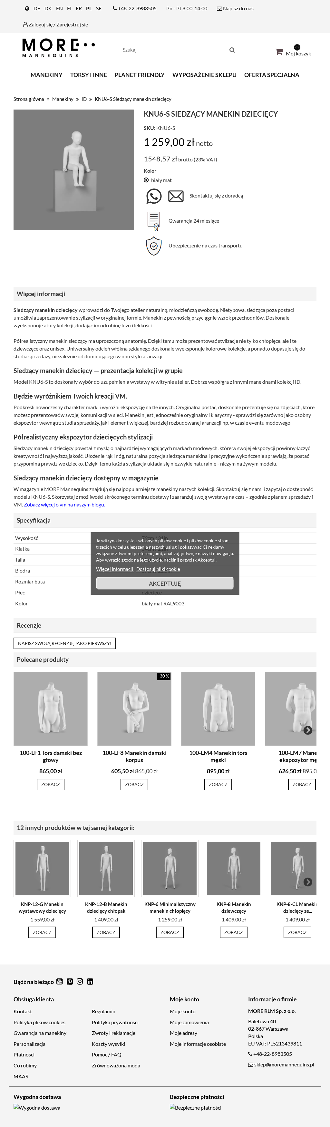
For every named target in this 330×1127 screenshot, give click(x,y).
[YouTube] (60, 982)
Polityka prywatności (115, 1022)
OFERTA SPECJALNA (271, 74)
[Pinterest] (70, 982)
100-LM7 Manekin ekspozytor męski (301, 756)
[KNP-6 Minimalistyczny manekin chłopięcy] (170, 868)
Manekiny (47, 74)
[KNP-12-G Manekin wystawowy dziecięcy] (42, 868)
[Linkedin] (90, 982)
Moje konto (183, 1011)
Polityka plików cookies (39, 1022)
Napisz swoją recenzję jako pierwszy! (65, 643)
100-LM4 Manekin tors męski (218, 756)
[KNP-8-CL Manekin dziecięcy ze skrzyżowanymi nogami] (297, 868)
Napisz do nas (238, 8)
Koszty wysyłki (108, 1044)
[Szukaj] (232, 49)
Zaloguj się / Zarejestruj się (58, 24)
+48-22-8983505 (137, 8)
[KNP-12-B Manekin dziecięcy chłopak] (106, 868)
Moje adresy (183, 1033)
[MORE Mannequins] (61, 48)
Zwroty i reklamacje (113, 1033)
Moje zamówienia (189, 1022)
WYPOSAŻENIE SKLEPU (204, 74)
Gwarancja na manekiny (40, 1033)
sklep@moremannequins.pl (284, 1064)
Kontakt (23, 1011)
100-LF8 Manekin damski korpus (134, 756)
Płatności (24, 1054)
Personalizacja (29, 1044)
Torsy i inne (88, 74)
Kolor (150, 171)
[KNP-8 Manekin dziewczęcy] (233, 868)
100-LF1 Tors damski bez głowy (51, 756)
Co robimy (25, 1065)
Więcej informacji (115, 569)
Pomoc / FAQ (106, 1054)
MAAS (21, 1076)
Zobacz (50, 784)
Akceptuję (165, 583)
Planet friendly (140, 74)
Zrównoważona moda (116, 1065)
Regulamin (103, 1011)
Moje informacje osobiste (198, 1044)
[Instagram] (80, 982)
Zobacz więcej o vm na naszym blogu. (64, 504)
